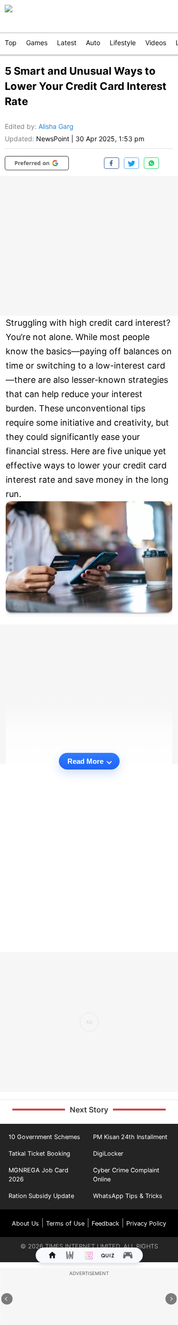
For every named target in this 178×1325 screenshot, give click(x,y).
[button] (37, 163)
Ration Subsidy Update (41, 1195)
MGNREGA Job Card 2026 (38, 1175)
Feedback (105, 1223)
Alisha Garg (56, 126)
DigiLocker (108, 1153)
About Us (25, 1223)
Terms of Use (65, 1223)
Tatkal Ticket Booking (39, 1153)
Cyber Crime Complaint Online (126, 1175)
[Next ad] (171, 1299)
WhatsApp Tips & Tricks (127, 1195)
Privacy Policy (146, 1223)
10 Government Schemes (44, 1136)
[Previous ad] (7, 1299)
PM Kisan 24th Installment (130, 1136)
